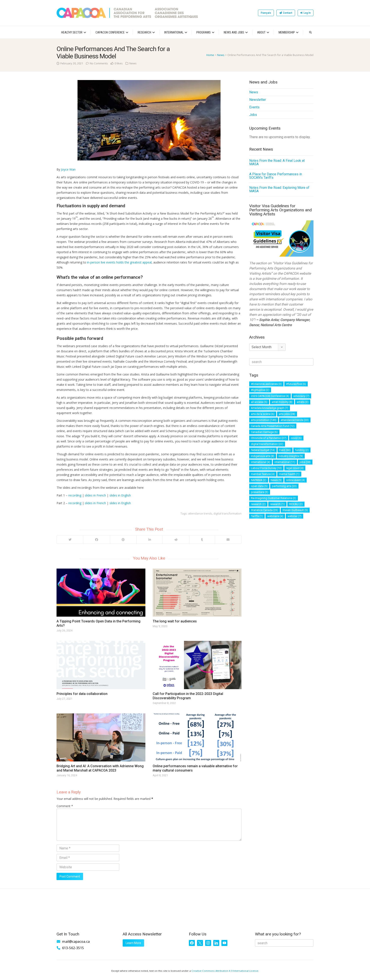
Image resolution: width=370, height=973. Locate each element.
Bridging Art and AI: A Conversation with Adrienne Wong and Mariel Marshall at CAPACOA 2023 (100, 768)
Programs (203, 32)
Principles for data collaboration (82, 694)
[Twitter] (70, 540)
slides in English (120, 495)
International (174, 32)
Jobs (253, 115)
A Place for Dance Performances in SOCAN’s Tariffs (275, 176)
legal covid (295, 468)
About (261, 32)
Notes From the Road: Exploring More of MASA (279, 189)
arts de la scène (263, 414)
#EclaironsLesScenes (266, 384)
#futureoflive (296, 384)
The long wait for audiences (175, 621)
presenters (259, 492)
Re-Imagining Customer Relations (273, 498)
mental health (289, 474)
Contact (287, 12)
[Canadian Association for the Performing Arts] (127, 13)
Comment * (65, 806)
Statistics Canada (264, 510)
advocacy (301, 396)
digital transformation (227, 513)
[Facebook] (96, 540)
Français (266, 12)
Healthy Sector (71, 32)
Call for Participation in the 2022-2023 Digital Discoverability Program (188, 696)
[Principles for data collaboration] (101, 665)
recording (74, 495)
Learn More (133, 943)
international (260, 462)
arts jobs (287, 414)
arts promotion (263, 420)
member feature (263, 474)
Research (144, 32)
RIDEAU (296, 504)
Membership (287, 32)
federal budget (263, 450)
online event (295, 480)
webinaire (275, 516)
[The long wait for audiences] (197, 593)
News (220, 55)
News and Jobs (234, 32)
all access (259, 402)
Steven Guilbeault (295, 510)
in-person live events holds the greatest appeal (119, 262)
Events (254, 107)
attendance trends (200, 513)
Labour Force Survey (266, 468)
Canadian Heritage (264, 432)
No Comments (99, 63)
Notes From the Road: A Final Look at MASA (277, 162)
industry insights (291, 456)
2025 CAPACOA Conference (270, 396)
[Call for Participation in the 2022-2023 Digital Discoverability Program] (197, 665)
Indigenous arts (262, 456)
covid (296, 438)
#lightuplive (260, 390)
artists (303, 402)
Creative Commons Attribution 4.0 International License (224, 970)
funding (302, 450)
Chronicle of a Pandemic (268, 438)
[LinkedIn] (149, 540)
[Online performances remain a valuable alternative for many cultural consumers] (197, 737)
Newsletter (257, 100)
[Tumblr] (202, 540)
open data (259, 486)
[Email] (228, 540)
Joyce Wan (68, 169)
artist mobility (282, 402)
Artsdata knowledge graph (269, 408)
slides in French (95, 495)
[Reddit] (176, 540)
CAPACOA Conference (110, 32)
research (258, 504)
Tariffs (257, 516)
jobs (305, 462)
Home (210, 55)
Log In (307, 12)
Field (285, 450)
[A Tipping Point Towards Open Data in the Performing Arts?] (101, 593)
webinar (294, 516)
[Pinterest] (123, 540)
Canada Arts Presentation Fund (273, 426)
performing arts (284, 486)
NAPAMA (258, 480)
